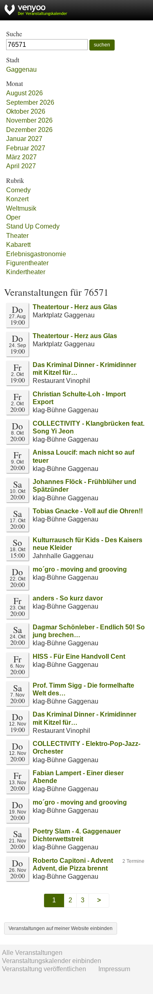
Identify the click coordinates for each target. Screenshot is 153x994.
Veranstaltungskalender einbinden (51, 960)
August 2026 (24, 93)
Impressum (114, 968)
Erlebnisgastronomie (36, 254)
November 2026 (29, 120)
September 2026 (30, 102)
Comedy (18, 190)
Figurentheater (27, 262)
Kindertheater (25, 271)
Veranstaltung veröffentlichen (44, 968)
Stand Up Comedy (33, 226)
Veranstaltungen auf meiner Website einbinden (61, 928)
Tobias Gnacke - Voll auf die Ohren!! (88, 511)
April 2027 (21, 166)
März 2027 (21, 157)
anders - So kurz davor (68, 598)
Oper (13, 217)
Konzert (17, 199)
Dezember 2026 (29, 129)
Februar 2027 (25, 148)
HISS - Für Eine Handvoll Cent (79, 656)
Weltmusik (21, 208)
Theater (17, 235)
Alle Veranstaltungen (32, 952)
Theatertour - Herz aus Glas (75, 306)
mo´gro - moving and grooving (80, 569)
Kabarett (18, 244)
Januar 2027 (24, 138)
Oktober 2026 (25, 111)
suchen (102, 45)
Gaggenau (21, 69)
